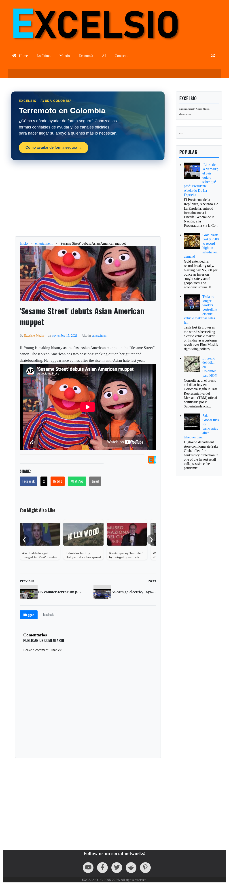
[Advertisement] (88, 198)
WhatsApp (76, 481)
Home (23, 56)
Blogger (28, 614)
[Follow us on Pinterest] (145, 867)
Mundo (64, 56)
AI (104, 56)
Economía (86, 56)
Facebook (28, 481)
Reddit (57, 481)
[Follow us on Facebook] (102, 867)
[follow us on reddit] (131, 867)
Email (95, 481)
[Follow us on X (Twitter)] (116, 867)
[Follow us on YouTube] (88, 867)
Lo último (44, 56)
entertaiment (99, 335)
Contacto (121, 56)
